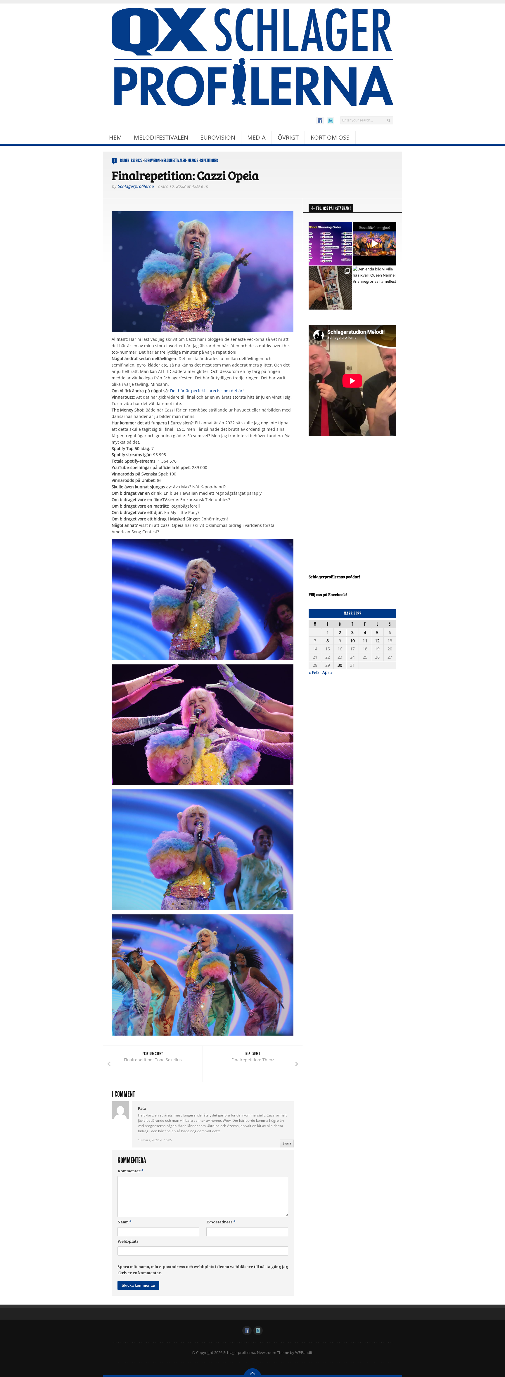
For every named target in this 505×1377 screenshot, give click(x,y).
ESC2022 (137, 160)
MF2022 (193, 160)
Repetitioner (209, 160)
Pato (142, 1108)
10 (352, 640)
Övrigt (288, 137)
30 (340, 665)
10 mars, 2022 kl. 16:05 (155, 1140)
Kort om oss (330, 137)
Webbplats (128, 1241)
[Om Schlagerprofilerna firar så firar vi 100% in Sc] (330, 288)
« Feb (314, 672)
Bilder (124, 160)
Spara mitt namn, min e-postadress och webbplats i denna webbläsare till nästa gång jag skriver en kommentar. (202, 1270)
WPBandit (303, 1352)
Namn (124, 1222)
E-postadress (221, 1222)
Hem (115, 137)
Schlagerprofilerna (135, 186)
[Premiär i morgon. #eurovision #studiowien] (374, 243)
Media (256, 137)
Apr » (327, 672)
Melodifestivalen (161, 137)
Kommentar (130, 1171)
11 (365, 640)
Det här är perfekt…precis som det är (206, 390)
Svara (287, 1143)
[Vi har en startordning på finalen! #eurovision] (330, 243)
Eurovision (217, 137)
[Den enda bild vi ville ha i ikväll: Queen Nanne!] (374, 288)
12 (377, 640)
